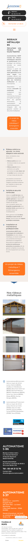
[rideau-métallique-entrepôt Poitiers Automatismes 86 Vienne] (14, 352)
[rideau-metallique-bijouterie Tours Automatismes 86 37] (14, 370)
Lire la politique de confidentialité (9, 535)
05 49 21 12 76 (16, 14)
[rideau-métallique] (14, 333)
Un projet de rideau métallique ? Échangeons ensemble (14, 123)
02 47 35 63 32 (16, 19)
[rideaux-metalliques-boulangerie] (14, 315)
